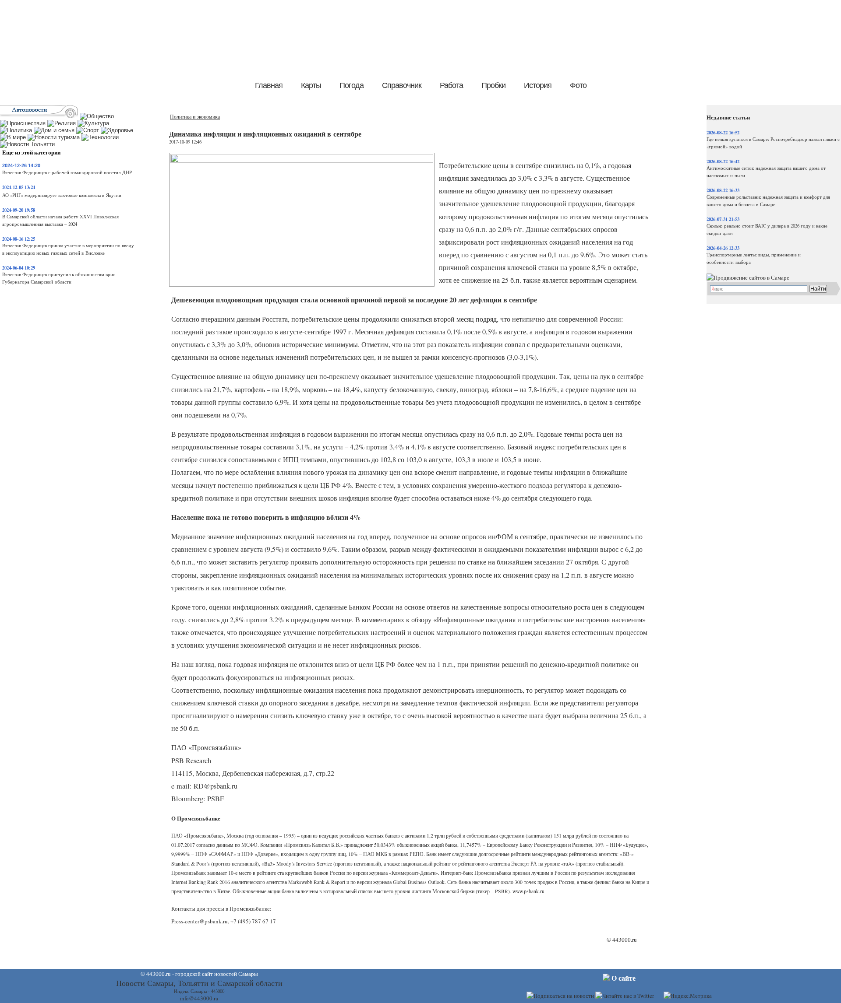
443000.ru (624, 939)
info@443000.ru (199, 998)
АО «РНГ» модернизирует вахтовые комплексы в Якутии (61, 195)
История (537, 85)
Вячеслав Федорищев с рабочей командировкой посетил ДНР (67, 172)
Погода (351, 85)
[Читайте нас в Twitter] (624, 995)
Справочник (401, 85)
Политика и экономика (195, 116)
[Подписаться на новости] (560, 995)
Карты (311, 85)
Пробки (493, 85)
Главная (269, 85)
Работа (451, 85)
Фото (578, 85)
